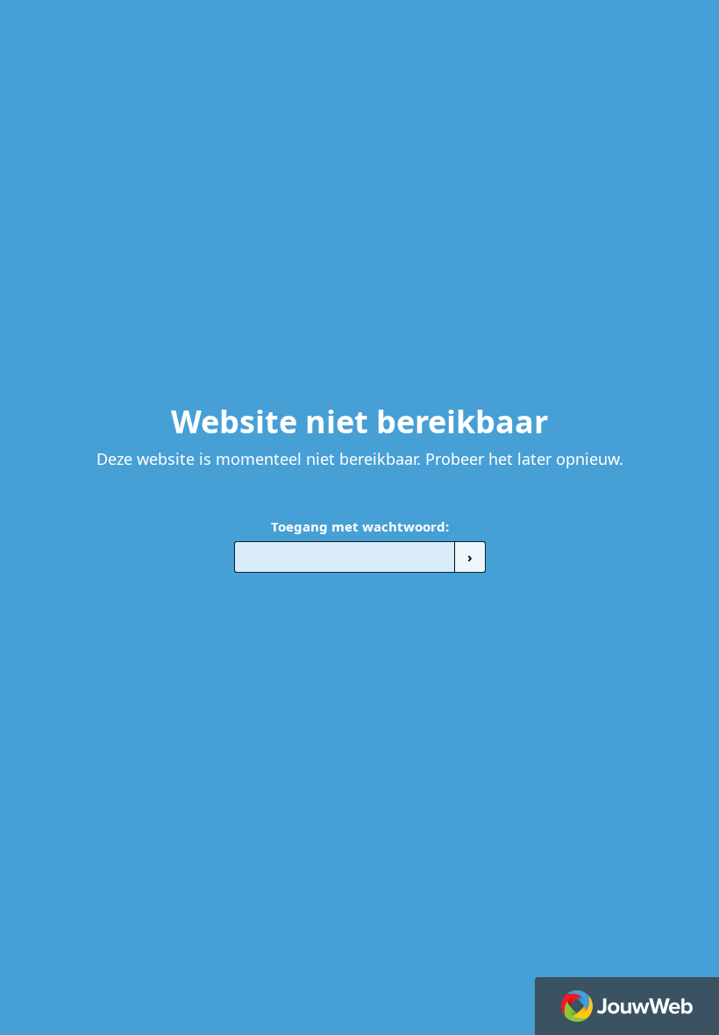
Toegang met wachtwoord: (360, 526)
